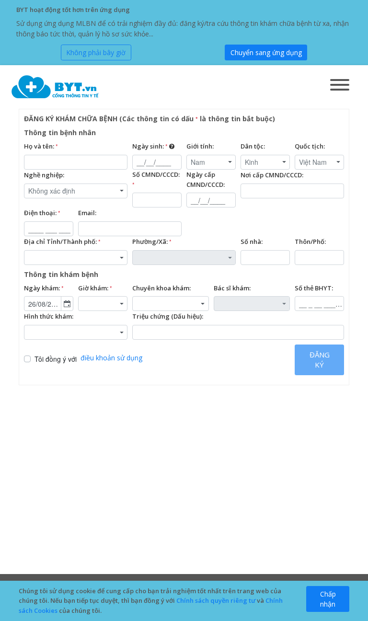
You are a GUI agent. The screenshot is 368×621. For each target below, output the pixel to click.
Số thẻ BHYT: (314, 288)
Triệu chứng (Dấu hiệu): (167, 316)
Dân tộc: (253, 146)
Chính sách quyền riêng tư (215, 600)
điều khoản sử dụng (111, 357)
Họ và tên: (41, 146)
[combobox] (211, 162)
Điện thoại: (42, 212)
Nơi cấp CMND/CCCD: (272, 175)
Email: (87, 212)
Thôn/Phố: (310, 241)
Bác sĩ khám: (232, 288)
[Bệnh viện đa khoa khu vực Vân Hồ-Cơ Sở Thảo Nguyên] (56, 87)
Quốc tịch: (310, 146)
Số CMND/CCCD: (156, 179)
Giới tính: (200, 146)
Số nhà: (252, 241)
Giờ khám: (95, 288)
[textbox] (75, 162)
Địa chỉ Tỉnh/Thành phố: (62, 241)
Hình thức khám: (48, 316)
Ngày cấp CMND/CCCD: (205, 179)
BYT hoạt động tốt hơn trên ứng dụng (73, 9)
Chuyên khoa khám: (161, 288)
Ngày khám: (44, 288)
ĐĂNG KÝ (320, 359)
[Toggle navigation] (339, 85)
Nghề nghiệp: (44, 175)
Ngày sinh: (150, 146)
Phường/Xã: (152, 241)
